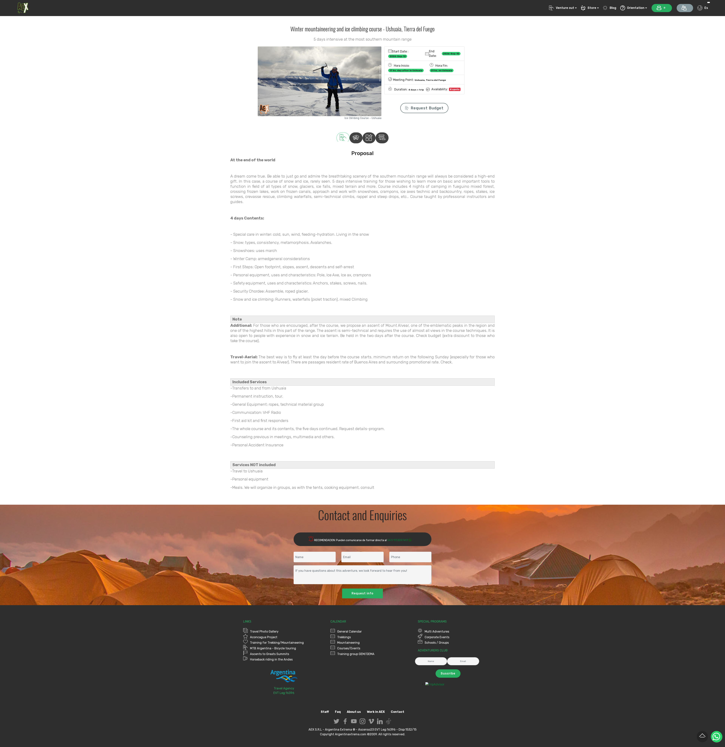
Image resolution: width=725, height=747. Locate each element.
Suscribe (448, 673)
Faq (338, 712)
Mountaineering (348, 642)
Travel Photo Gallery (264, 631)
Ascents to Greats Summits (269, 654)
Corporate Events (437, 637)
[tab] (342, 137)
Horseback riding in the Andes (271, 659)
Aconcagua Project (263, 637)
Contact (397, 712)
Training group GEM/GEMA (355, 654)
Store (592, 8)
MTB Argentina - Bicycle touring (273, 648)
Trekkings (344, 637)
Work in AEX (376, 712)
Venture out (565, 8)
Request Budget (427, 108)
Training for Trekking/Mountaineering (277, 642)
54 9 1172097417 (398, 540)
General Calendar (349, 631)
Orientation (635, 8)
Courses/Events (348, 648)
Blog (613, 8)
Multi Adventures (437, 631)
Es (706, 8)
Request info (362, 593)
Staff (325, 712)
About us (354, 712)
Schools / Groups (437, 642)
